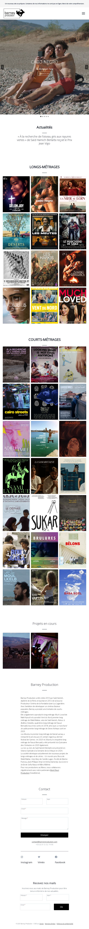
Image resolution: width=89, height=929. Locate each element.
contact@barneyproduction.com (44, 842)
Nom (48, 799)
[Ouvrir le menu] (83, 13)
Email (23, 809)
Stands (41, 924)
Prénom (23, 799)
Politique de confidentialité (65, 924)
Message (24, 818)
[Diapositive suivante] (86, 67)
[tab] (40, 116)
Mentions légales (50, 924)
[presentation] (16, 194)
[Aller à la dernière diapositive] (2, 67)
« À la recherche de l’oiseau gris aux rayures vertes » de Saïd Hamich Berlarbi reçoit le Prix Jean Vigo (44, 140)
